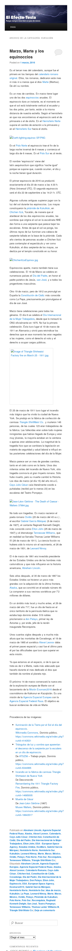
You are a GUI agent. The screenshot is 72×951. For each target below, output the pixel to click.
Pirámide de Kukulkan (45, 897)
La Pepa (25, 893)
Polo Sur (44, 153)
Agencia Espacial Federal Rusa (26, 701)
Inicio (13, 26)
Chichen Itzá (16, 212)
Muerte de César (24, 799)
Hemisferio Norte (51, 121)
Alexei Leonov (46, 642)
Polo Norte (21, 145)
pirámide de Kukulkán (38, 208)
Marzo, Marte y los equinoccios (27, 54)
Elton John (37, 529)
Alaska (13, 587)
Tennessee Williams (44, 532)
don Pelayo (31, 619)
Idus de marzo (53, 890)
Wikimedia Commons (27, 732)
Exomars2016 (17, 887)
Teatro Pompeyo (46, 903)
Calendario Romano (36, 870)
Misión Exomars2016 (40, 689)
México (56, 853)
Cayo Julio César (19, 484)
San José (32, 903)
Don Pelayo (36, 880)
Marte (45, 82)
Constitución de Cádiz (32, 295)
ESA (24, 883)
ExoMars (41, 846)
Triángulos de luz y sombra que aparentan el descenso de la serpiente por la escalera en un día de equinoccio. (38, 748)
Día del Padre (40, 275)
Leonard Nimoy (38, 548)
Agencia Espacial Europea (37, 697)
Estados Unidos (27, 846)
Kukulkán (15, 853)
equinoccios (32, 97)
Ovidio (28, 517)
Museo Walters (23, 807)
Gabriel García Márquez (33, 521)
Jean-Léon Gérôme (29, 803)
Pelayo (21, 856)
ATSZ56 (23, 756)
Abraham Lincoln (31, 568)
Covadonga (16, 877)
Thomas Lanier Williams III (45, 907)
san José (42, 279)
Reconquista (54, 856)
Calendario (55, 833)
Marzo (48, 853)
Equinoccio (15, 883)
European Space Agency (41, 883)
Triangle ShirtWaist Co (43, 860)
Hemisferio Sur (23, 129)
